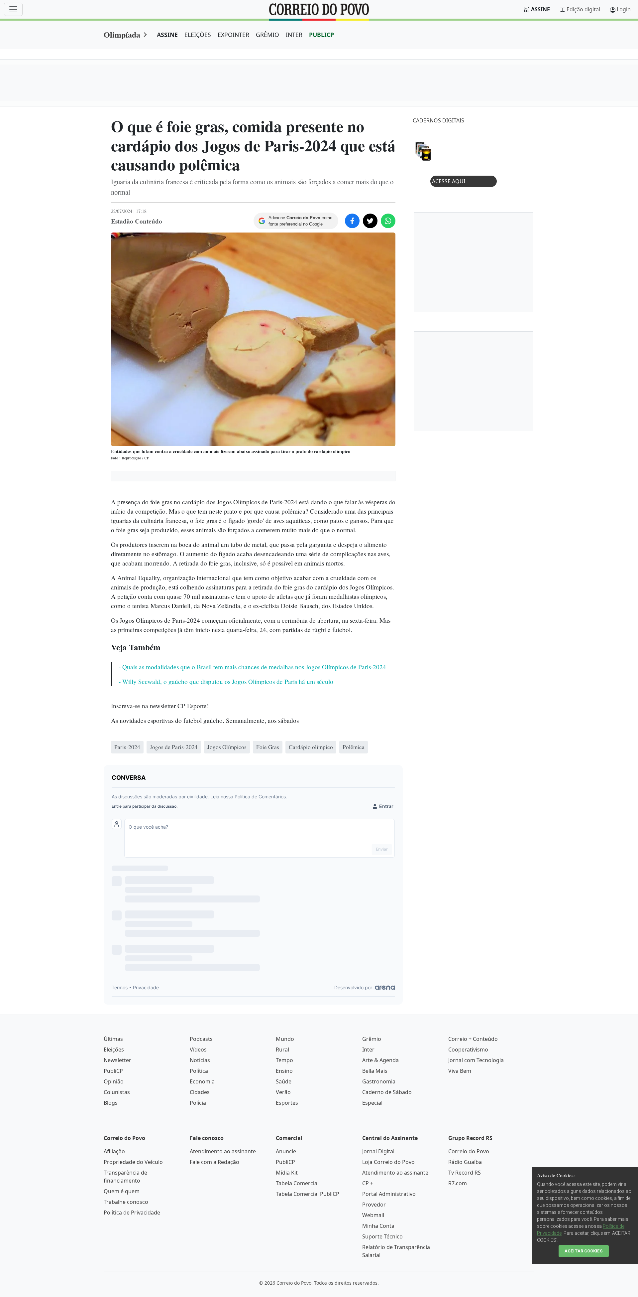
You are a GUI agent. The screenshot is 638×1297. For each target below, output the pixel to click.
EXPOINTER (233, 35)
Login (624, 9)
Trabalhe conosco (126, 1202)
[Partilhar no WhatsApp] (388, 221)
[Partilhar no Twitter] (370, 221)
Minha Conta (378, 1225)
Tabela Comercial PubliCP (307, 1194)
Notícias (200, 1060)
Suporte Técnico (382, 1236)
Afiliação (114, 1151)
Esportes (287, 1102)
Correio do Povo (468, 1151)
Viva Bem (459, 1070)
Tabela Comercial (297, 1183)
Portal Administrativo (389, 1194)
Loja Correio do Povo (388, 1162)
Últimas (113, 1039)
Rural (282, 1049)
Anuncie (286, 1151)
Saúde (283, 1081)
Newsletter (117, 1060)
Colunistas (117, 1092)
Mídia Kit (287, 1172)
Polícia (198, 1102)
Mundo (285, 1039)
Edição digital (583, 9)
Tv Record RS (464, 1172)
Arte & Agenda (380, 1060)
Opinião (114, 1081)
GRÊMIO (267, 35)
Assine (540, 9)
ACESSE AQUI (448, 181)
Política (199, 1070)
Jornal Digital (378, 1151)
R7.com (457, 1183)
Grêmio (371, 1039)
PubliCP (113, 1070)
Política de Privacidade (132, 1212)
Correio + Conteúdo (473, 1039)
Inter (368, 1049)
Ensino (284, 1070)
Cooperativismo (468, 1049)
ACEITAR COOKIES (584, 1250)
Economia (202, 1081)
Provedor (374, 1204)
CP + (367, 1183)
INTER (294, 35)
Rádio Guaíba (465, 1162)
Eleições (114, 1049)
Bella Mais (374, 1070)
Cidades (200, 1092)
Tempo (284, 1060)
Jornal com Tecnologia (476, 1060)
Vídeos (198, 1049)
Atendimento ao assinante (223, 1151)
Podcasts (201, 1039)
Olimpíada (122, 34)
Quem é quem (122, 1191)
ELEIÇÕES (197, 35)
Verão (283, 1092)
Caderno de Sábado (387, 1092)
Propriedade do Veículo (133, 1162)
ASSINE (167, 35)
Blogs (111, 1102)
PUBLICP (321, 35)
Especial (372, 1102)
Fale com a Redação (214, 1162)
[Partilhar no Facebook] (352, 221)
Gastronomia (378, 1081)
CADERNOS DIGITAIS (438, 120)
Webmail (373, 1215)
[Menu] (13, 9)
